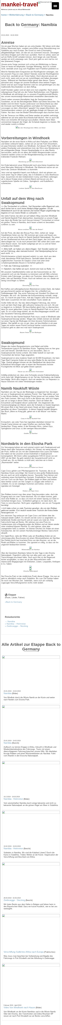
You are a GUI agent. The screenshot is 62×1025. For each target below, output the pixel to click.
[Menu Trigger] (55, 5)
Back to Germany (35, 15)
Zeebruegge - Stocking (14, 900)
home (4, 15)
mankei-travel (19, 4)
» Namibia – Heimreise (15, 624)
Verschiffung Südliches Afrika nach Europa (24, 952)
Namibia (7, 693)
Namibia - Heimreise (13, 799)
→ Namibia (10, 621)
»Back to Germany (13, 602)
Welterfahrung (16, 15)
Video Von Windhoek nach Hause (19, 1007)
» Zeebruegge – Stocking (16, 626)
